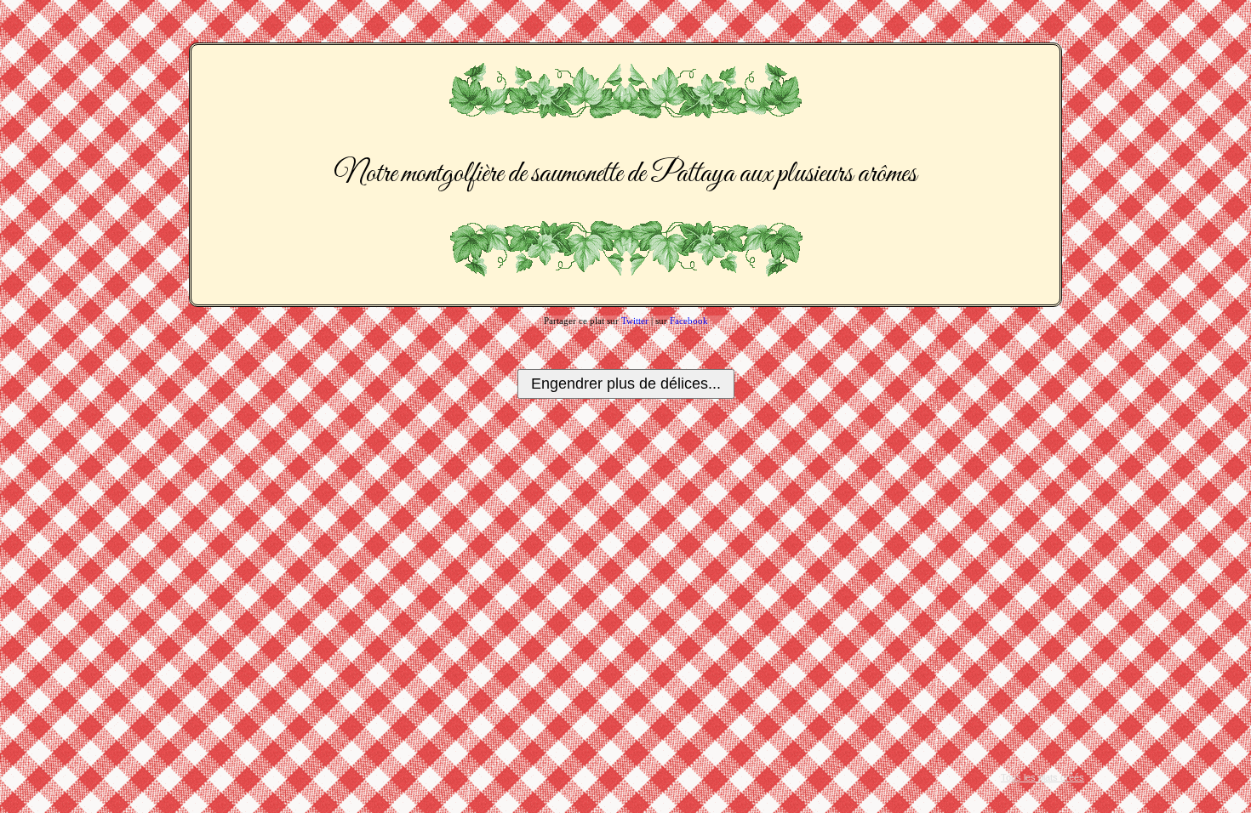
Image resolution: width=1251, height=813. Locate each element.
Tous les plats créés (1042, 777)
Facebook (689, 321)
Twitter (634, 321)
